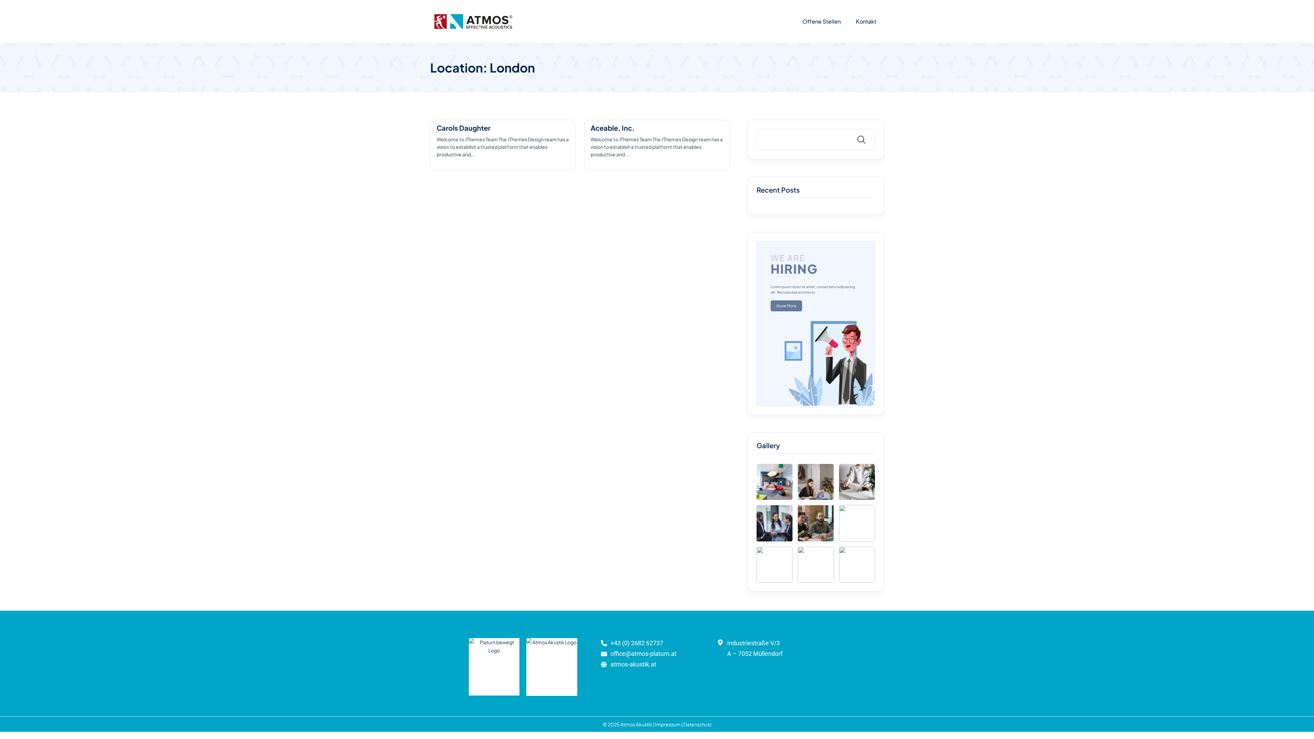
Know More (786, 305)
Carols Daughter (463, 128)
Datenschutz (697, 724)
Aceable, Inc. (613, 128)
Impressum (668, 724)
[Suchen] (861, 139)
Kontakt (866, 21)
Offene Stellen (821, 21)
